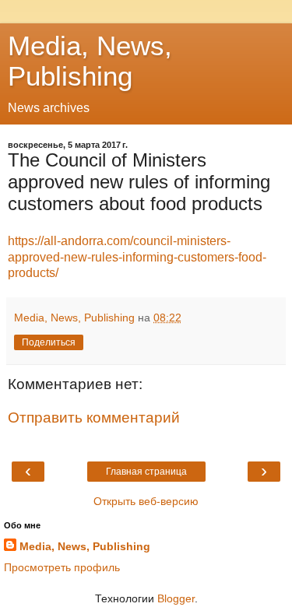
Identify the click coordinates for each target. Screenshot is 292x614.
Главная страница (146, 471)
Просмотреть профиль (62, 567)
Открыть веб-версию (146, 501)
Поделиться (49, 342)
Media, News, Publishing (90, 61)
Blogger (176, 598)
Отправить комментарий (94, 417)
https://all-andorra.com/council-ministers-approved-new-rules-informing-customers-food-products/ (137, 256)
